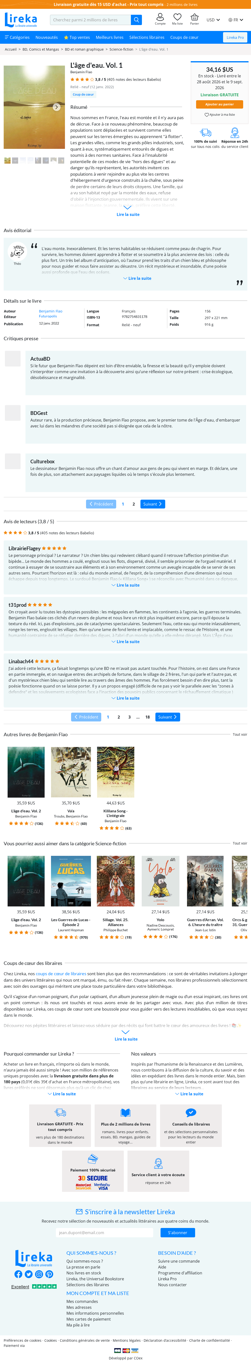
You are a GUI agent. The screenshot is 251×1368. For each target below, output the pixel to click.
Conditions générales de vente (85, 1340)
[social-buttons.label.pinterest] (49, 1274)
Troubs (59, 816)
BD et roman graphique (84, 49)
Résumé (78, 107)
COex (138, 1358)
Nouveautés (47, 37)
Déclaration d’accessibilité (165, 1340)
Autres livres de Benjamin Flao (36, 734)
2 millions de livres (182, 4)
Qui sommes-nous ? (84, 1261)
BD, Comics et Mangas (41, 49)
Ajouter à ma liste (222, 114)
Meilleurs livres (110, 37)
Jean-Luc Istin (205, 930)
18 (147, 717)
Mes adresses (79, 1307)
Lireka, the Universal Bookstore (95, 1279)
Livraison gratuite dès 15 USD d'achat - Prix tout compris (108, 4)
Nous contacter (172, 1284)
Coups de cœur (184, 37)
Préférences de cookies (22, 1340)
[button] (72, 79)
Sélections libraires (146, 37)
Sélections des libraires (87, 1284)
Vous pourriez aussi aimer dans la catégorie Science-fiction (65, 843)
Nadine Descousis (160, 925)
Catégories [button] (19, 37)
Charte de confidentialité (209, 1340)
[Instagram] (39, 1274)
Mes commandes (82, 1301)
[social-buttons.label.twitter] (29, 1274)
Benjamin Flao (81, 72)
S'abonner (177, 1232)
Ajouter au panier (219, 104)
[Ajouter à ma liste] (41, 749)
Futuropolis (48, 316)
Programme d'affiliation (180, 1273)
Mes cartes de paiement (88, 1319)
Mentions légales (127, 1340)
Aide (162, 1267)
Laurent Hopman (71, 930)
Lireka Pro (235, 37)
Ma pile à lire (78, 1325)
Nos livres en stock (83, 1273)
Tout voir (240, 734)
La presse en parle (83, 1267)
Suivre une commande (179, 1261)
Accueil (11, 49)
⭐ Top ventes (77, 37)
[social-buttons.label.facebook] (18, 1274)
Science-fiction (121, 49)
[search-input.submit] (136, 20)
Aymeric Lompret (160, 929)
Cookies (50, 1340)
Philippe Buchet (115, 930)
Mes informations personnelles (95, 1313)
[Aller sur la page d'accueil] (21, 19)
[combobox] (90, 20)
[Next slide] (57, 107)
